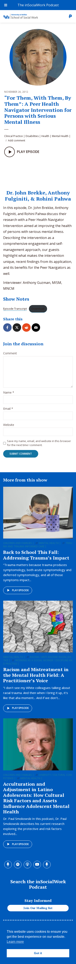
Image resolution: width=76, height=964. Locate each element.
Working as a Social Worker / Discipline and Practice (37, 662)
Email (8, 409)
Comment (10, 353)
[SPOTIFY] (16, 172)
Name (8, 392)
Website (8, 425)
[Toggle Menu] (5, 5)
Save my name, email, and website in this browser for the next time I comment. (39, 443)
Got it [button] (38, 953)
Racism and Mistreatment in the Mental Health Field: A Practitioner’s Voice (36, 675)
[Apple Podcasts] (25, 172)
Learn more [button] (15, 941)
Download (37, 308)
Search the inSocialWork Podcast (38, 884)
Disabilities (32, 136)
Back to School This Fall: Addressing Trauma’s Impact (36, 555)
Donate (70, 16)
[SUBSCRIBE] (42, 172)
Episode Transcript (15, 308)
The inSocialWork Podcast (38, 5)
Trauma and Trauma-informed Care (37, 544)
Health (45, 136)
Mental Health (60, 136)
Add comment (16, 140)
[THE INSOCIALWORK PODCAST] (8, 172)
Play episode (20, 590)
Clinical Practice (13, 136)
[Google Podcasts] (34, 172)
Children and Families (17, 543)
